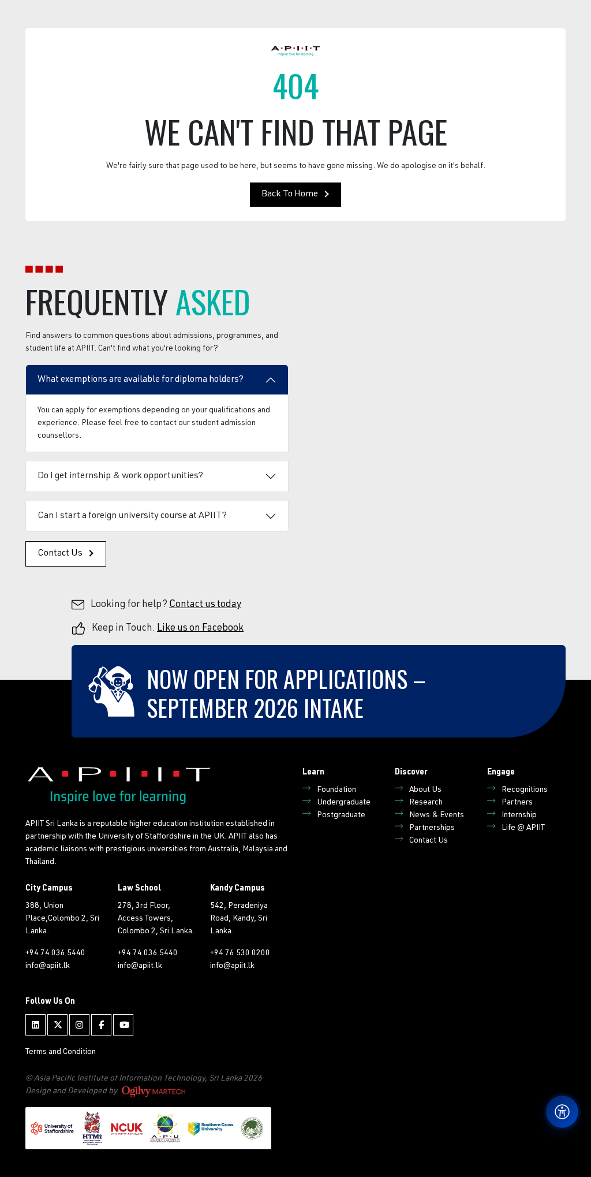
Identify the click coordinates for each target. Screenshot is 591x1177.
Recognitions (525, 790)
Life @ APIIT (523, 828)
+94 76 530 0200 (240, 953)
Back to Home (289, 194)
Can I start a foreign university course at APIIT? (132, 516)
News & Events (436, 815)
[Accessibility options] (562, 1112)
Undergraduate (344, 803)
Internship (519, 815)
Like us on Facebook (200, 629)
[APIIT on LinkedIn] (35, 1025)
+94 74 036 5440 (55, 953)
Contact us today (205, 605)
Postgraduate (341, 815)
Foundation (336, 790)
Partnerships (432, 828)
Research (426, 803)
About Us (425, 790)
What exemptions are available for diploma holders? (141, 380)
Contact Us (60, 553)
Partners (517, 803)
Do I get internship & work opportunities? (120, 476)
